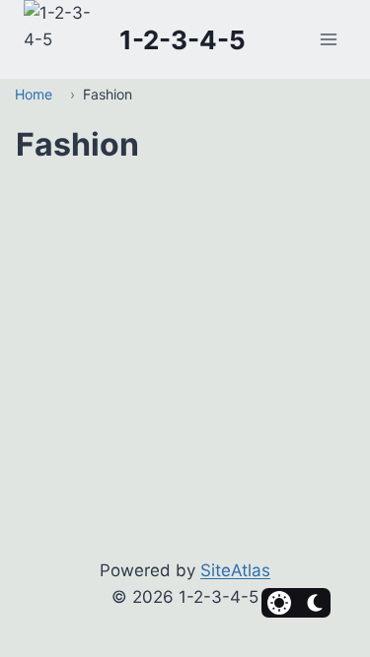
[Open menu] (328, 40)
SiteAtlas (235, 570)
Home (33, 94)
